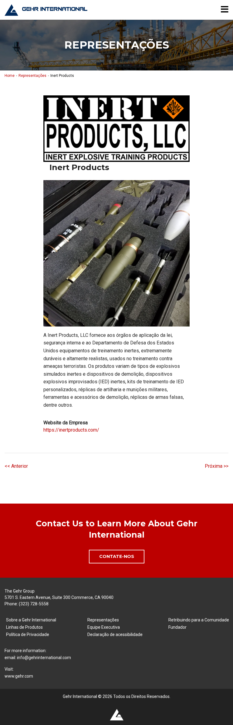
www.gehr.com (19, 676)
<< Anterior (16, 466)
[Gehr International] (46, 10)
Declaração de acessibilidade (115, 634)
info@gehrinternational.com (44, 657)
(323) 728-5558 (34, 603)
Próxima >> (216, 466)
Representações (32, 76)
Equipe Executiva (103, 627)
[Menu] (224, 9)
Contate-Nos (116, 556)
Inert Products (62, 76)
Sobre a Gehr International (31, 619)
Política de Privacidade (27, 634)
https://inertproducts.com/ (71, 430)
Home (10, 76)
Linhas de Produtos (24, 627)
